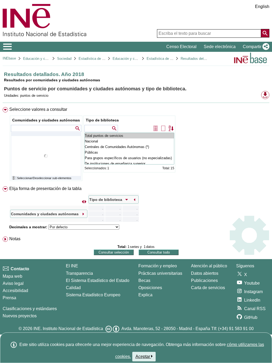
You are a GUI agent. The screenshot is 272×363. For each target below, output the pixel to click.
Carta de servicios (208, 287)
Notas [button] (14, 239)
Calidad (73, 287)
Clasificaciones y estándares (30, 308)
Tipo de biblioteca (102, 120)
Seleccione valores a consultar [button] (38, 109)
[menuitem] (136, 145)
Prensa (9, 298)
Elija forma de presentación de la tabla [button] (45, 188)
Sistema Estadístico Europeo (93, 295)
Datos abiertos (204, 273)
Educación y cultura (38, 59)
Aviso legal (13, 283)
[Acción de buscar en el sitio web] (265, 33)
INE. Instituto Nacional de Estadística (68, 328)
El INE (72, 266)
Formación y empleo (157, 266)
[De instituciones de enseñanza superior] (129, 163)
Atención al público (209, 266)
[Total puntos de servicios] (129, 135)
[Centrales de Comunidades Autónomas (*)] (129, 147)
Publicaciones (204, 280)
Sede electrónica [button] (220, 46)
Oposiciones (150, 287)
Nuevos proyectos (20, 316)
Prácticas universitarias (160, 273)
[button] (255, 47)
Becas (144, 280)
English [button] (262, 6)
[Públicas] (129, 152)
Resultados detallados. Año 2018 (206, 59)
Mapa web (12, 276)
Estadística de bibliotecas (98, 59)
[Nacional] (129, 141)
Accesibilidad (15, 290)
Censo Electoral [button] (181, 46)
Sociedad (64, 59)
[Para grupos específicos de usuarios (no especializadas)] (129, 158)
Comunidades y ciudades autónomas (46, 120)
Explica (145, 295)
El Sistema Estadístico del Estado (97, 280)
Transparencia (79, 273)
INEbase (9, 58)
